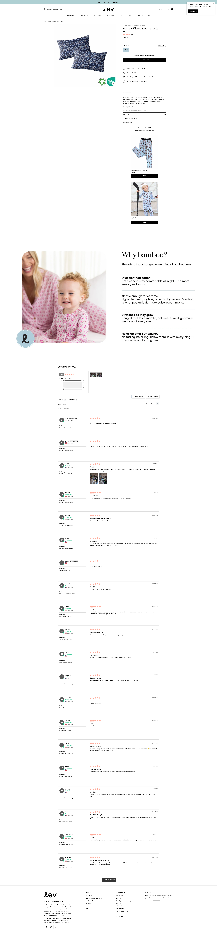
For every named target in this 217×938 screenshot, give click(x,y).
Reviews (88, 903)
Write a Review (154, 396)
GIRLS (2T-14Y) (98, 15)
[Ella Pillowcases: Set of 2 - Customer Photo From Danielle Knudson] (93, 375)
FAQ (117, 914)
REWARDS (140, 15)
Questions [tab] (72, 399)
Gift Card (119, 906)
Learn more (193, 11)
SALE (149, 15)
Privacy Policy (120, 916)
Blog (87, 908)
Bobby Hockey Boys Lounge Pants (139, 170)
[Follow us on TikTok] (55, 927)
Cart (170, 9)
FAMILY (130, 15)
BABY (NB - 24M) (85, 15)
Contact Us (119, 896)
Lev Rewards (89, 901)
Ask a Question (139, 396)
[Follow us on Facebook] (46, 927)
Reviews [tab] (60, 399)
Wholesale (89, 906)
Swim (122, 15)
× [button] (213, 3)
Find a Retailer (120, 908)
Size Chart (119, 903)
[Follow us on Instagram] (51, 927)
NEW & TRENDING (71, 15)
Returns (118, 898)
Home (45, 21)
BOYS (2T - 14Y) (111, 15)
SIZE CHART (161, 46)
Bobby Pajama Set (135, 217)
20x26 (126, 49)
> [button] (109, 880)
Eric (124, 32)
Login (160, 9)
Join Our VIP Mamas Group (94, 898)
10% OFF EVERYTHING (122, 911)
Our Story (89, 896)
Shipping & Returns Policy (123, 901)
